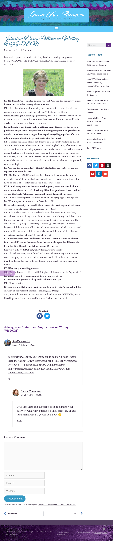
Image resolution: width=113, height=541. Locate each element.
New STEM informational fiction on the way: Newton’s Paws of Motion (98, 82)
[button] (56, 28)
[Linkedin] (99, 174)
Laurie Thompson (31, 391)
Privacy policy (12, 534)
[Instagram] (108, 165)
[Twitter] (96, 165)
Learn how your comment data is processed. (57, 505)
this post (38, 298)
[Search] (108, 45)
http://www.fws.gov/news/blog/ (19, 115)
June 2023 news (94, 148)
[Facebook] (89, 165)
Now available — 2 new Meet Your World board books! (97, 121)
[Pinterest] (102, 165)
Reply (11, 379)
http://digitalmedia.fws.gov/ (28, 179)
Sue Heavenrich (21, 341)
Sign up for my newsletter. (63, 533)
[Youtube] (92, 174)
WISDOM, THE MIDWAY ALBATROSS (31, 60)
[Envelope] (105, 174)
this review (28, 57)
